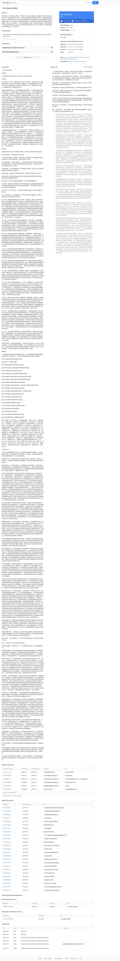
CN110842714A (7, 818)
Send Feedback (48, 958)
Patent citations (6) (67, 57)
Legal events (76, 57)
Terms (66, 958)
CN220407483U (7, 849)
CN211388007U (7, 845)
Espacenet (70, 61)
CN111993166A (7, 789)
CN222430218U (7, 859)
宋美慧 (71, 27)
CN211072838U (7, 782)
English (71, 25)
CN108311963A (7, 775)
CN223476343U (7, 873)
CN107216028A (7, 825)
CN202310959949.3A (8, 906)
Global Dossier (77, 61)
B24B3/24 (7, 34)
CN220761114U (7, 866)
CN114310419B (7, 835)
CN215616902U (7, 838)
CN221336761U (7, 852)
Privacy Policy (73, 958)
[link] (28, 35)
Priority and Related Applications (68, 59)
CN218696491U (7, 880)
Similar (86, 21)
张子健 (67, 27)
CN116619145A (7, 842)
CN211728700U (7, 828)
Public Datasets (58, 958)
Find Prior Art (77, 21)
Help (80, 958)
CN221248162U (7, 855)
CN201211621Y (7, 772)
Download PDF (66, 21)
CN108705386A (7, 814)
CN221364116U (7, 890)
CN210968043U (7, 876)
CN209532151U (7, 779)
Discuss (84, 61)
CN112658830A (7, 807)
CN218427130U (7, 869)
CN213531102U (7, 862)
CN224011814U (7, 886)
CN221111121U (7, 883)
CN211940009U (7, 785)
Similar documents (84, 57)
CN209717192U (7, 831)
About (40, 958)
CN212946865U (7, 821)
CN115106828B (7, 811)
